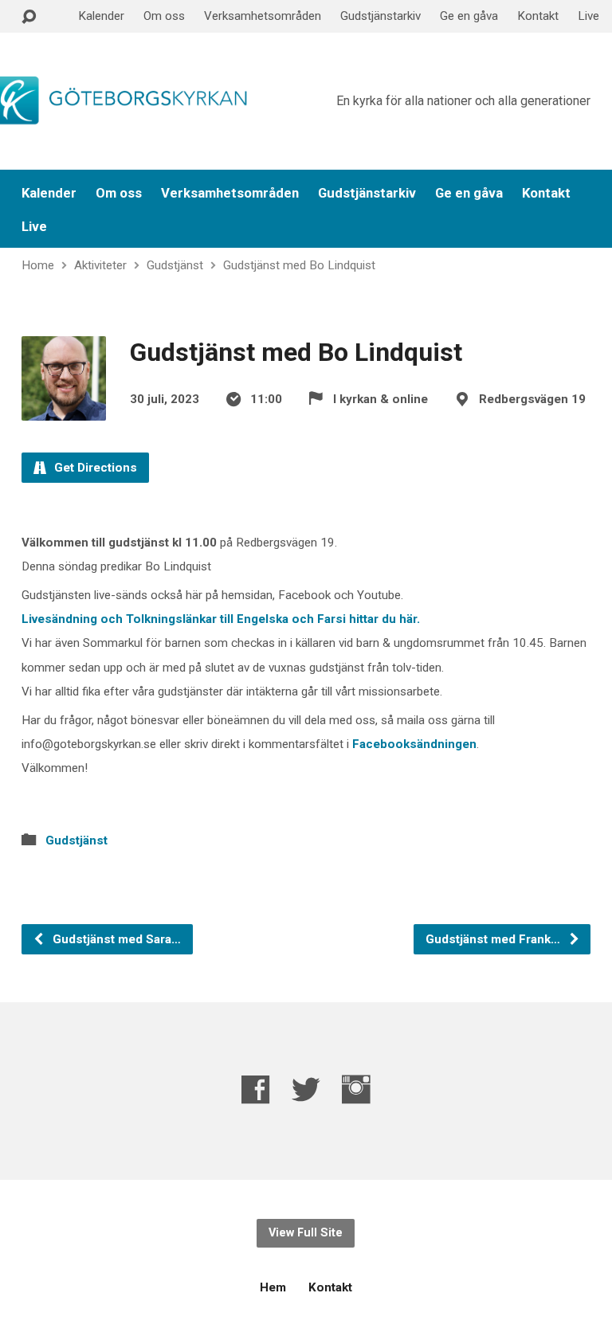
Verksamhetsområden (262, 16)
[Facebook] (255, 1089)
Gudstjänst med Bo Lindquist (299, 265)
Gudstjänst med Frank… (494, 939)
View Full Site (306, 1233)
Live (588, 16)
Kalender (101, 16)
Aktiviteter (100, 265)
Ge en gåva (469, 16)
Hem (273, 1287)
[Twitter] (306, 1089)
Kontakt (538, 16)
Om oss (164, 16)
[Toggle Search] (29, 17)
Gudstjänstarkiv (380, 16)
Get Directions (94, 467)
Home (38, 265)
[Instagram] (356, 1089)
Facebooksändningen (414, 744)
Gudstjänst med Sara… (115, 939)
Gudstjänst (175, 265)
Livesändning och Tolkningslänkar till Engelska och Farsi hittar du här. (221, 619)
